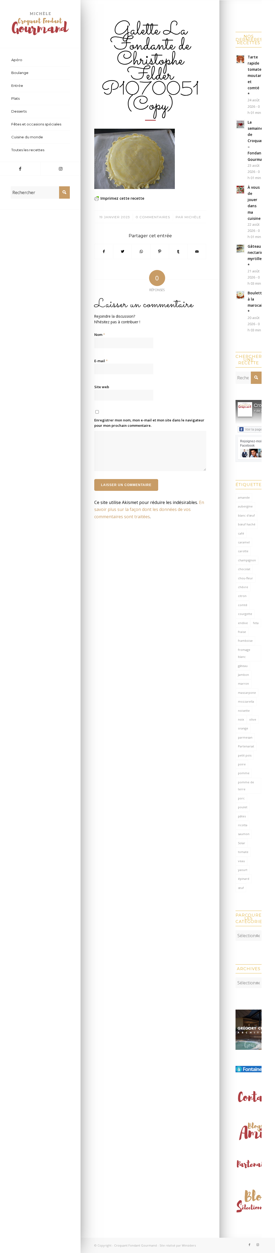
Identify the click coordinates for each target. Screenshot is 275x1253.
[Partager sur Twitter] (122, 251)
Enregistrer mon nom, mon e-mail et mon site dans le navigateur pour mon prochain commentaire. (149, 423)
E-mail (101, 360)
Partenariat (246, 746)
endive (243, 623)
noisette (244, 711)
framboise (245, 641)
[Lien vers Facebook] (20, 168)
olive (252, 719)
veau (241, 861)
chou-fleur (245, 578)
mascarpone (247, 693)
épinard (243, 879)
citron (242, 596)
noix (241, 719)
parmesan (245, 737)
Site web (101, 386)
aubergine (245, 506)
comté (242, 605)
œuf (241, 888)
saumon (243, 834)
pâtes (242, 816)
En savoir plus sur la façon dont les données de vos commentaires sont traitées (149, 509)
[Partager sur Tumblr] (178, 251)
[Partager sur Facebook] (104, 251)
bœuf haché (246, 524)
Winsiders (189, 1245)
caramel (244, 542)
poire (242, 764)
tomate (243, 852)
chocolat (244, 569)
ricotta (242, 825)
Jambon (243, 675)
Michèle (192, 217)
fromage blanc (244, 653)
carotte (243, 551)
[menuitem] (40, 60)
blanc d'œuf (246, 515)
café (241, 533)
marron (243, 683)
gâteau (243, 666)
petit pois (244, 755)
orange (243, 728)
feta (256, 623)
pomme (243, 773)
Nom (99, 334)
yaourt (242, 870)
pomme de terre (246, 785)
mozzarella (246, 701)
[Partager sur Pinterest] (160, 251)
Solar (241, 843)
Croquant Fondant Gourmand (135, 1245)
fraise (242, 632)
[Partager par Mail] (197, 251)
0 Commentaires (153, 217)
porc (241, 798)
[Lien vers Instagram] (60, 168)
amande (244, 497)
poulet (242, 807)
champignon (247, 560)
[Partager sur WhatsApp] (141, 251)
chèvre (243, 587)
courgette (245, 614)
